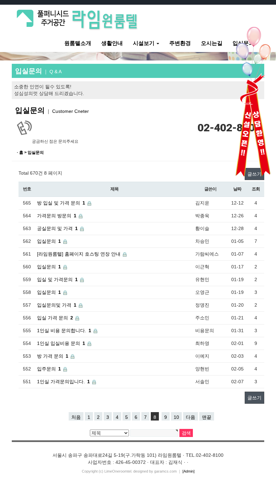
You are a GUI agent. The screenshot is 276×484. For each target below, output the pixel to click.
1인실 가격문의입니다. (61, 381)
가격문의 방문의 (54, 215)
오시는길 (211, 43)
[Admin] (188, 471)
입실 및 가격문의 (55, 279)
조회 (256, 188)
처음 (76, 417)
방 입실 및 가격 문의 (58, 203)
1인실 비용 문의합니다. (61, 330)
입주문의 (46, 368)
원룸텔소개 (77, 43)
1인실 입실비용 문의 (58, 343)
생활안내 (112, 43)
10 (176, 417)
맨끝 (206, 417)
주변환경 (180, 43)
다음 (190, 417)
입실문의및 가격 (54, 305)
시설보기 (144, 43)
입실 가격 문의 (52, 317)
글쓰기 (254, 397)
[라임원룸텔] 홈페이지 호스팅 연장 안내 (78, 254)
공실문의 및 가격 (55, 228)
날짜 (237, 188)
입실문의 (46, 241)
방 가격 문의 (50, 356)
